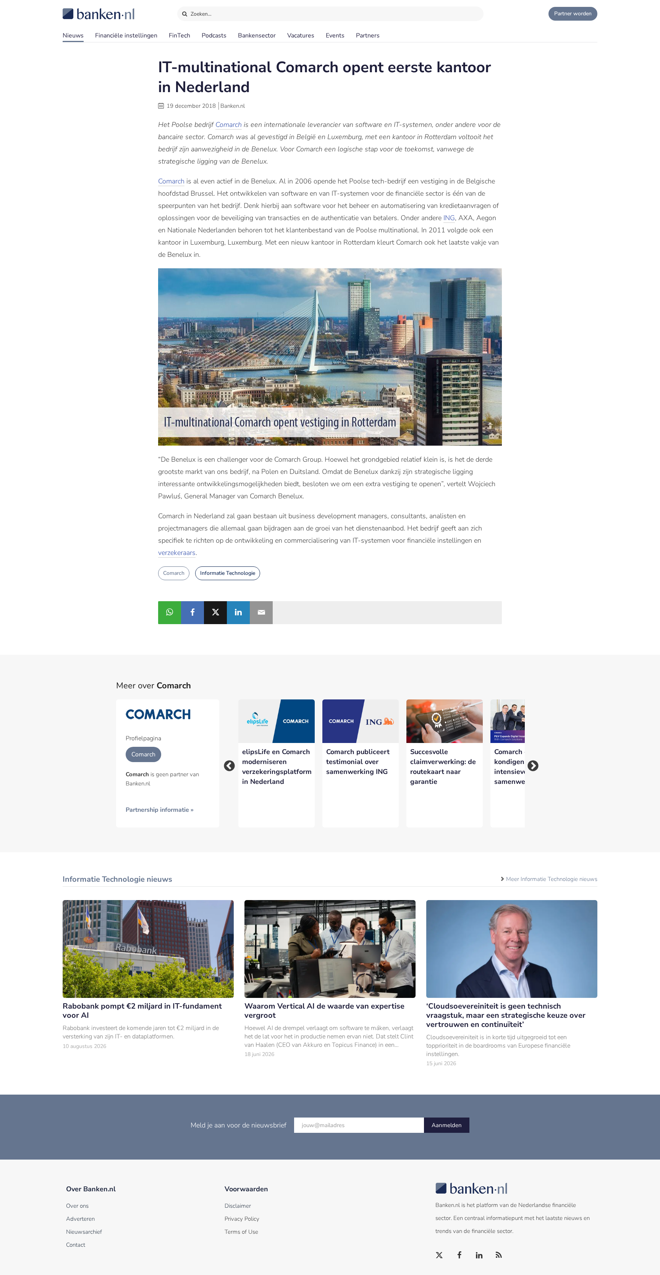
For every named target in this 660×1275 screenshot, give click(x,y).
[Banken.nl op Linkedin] (479, 1255)
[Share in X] (215, 612)
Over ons (77, 1206)
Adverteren (80, 1219)
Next (530, 763)
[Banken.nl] (79, 9)
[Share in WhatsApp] (169, 612)
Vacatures (300, 35)
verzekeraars (177, 552)
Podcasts (214, 35)
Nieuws (73, 35)
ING (449, 217)
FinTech (179, 35)
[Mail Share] (261, 612)
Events (335, 35)
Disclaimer (238, 1206)
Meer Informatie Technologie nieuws (551, 879)
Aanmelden (447, 1125)
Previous (227, 763)
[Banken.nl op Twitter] (439, 1255)
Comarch (228, 124)
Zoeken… (200, 14)
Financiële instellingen (126, 35)
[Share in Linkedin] (238, 612)
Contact (75, 1245)
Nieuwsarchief (84, 1232)
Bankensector (257, 35)
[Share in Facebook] (192, 612)
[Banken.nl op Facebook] (459, 1255)
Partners (368, 35)
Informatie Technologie (227, 573)
